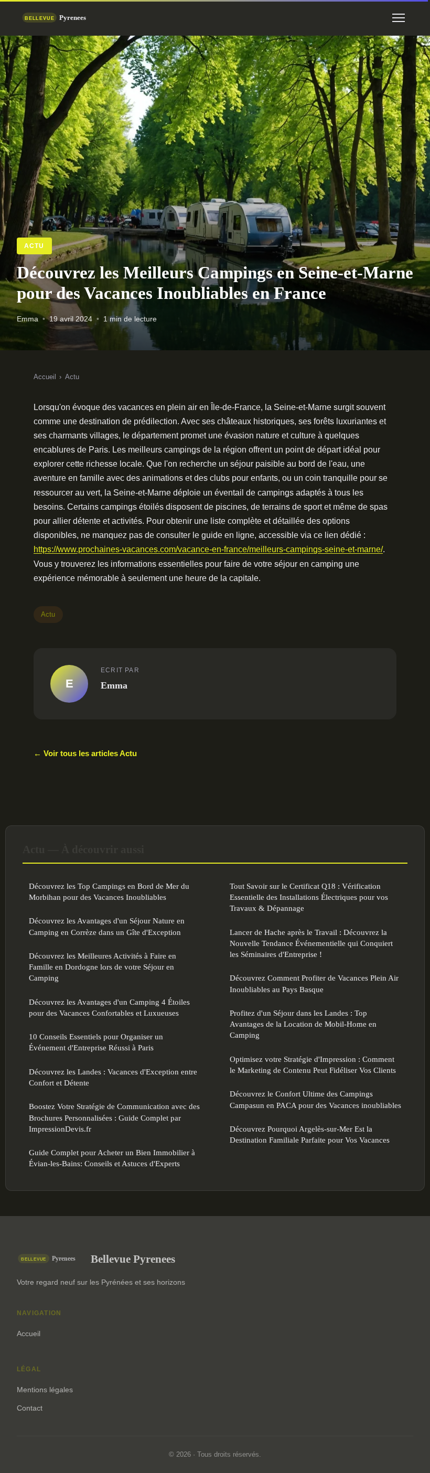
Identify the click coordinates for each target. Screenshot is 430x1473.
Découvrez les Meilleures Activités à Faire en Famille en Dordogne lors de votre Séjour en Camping (102, 967)
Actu (34, 246)
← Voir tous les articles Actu (85, 753)
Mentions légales (45, 1389)
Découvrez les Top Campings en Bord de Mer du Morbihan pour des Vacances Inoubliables (109, 891)
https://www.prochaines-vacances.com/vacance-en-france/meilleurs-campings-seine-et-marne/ (208, 549)
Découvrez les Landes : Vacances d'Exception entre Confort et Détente (113, 1077)
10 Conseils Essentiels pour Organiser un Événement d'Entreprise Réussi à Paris (96, 1042)
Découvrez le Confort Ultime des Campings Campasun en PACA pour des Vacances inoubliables (315, 1099)
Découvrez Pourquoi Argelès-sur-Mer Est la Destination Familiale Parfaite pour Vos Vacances (310, 1134)
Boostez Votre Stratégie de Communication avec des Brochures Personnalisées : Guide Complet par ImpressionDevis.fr (114, 1117)
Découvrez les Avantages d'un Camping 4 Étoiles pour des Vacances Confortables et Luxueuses (109, 1007)
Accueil (45, 377)
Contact (29, 1408)
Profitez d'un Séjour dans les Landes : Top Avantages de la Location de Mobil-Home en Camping (303, 1024)
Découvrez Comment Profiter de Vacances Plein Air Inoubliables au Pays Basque (314, 983)
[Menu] (398, 17)
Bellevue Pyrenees (133, 1259)
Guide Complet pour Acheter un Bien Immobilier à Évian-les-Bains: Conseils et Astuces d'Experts (112, 1158)
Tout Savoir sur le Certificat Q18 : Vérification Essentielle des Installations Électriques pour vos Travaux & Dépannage (309, 897)
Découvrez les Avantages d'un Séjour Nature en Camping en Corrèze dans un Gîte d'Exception (107, 926)
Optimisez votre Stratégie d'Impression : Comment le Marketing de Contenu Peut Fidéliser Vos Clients (313, 1064)
